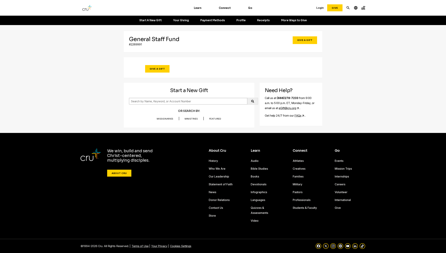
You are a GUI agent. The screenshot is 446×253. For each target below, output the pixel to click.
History (213, 161)
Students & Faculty (305, 207)
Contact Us (216, 207)
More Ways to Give (294, 20)
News (212, 192)
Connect (225, 8)
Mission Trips (343, 168)
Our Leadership (219, 176)
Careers (340, 184)
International (343, 200)
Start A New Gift (150, 20)
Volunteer (341, 192)
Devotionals (258, 184)
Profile (241, 20)
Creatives (299, 168)
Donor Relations (219, 200)
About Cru (119, 173)
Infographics (259, 192)
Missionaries (165, 118)
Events (339, 161)
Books (255, 176)
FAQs (297, 115)
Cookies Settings (180, 246)
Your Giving (181, 20)
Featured (215, 118)
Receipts (263, 20)
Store (212, 215)
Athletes (298, 161)
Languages (258, 200)
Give (335, 7)
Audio (255, 161)
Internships (342, 176)
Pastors (297, 192)
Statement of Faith (221, 184)
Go (250, 8)
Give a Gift (305, 40)
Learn (197, 8)
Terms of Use (140, 246)
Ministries (191, 118)
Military (297, 184)
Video (255, 220)
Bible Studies (259, 168)
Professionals (301, 200)
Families (298, 176)
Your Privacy (159, 246)
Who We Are (217, 168)
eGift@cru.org (287, 108)
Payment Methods (212, 20)
